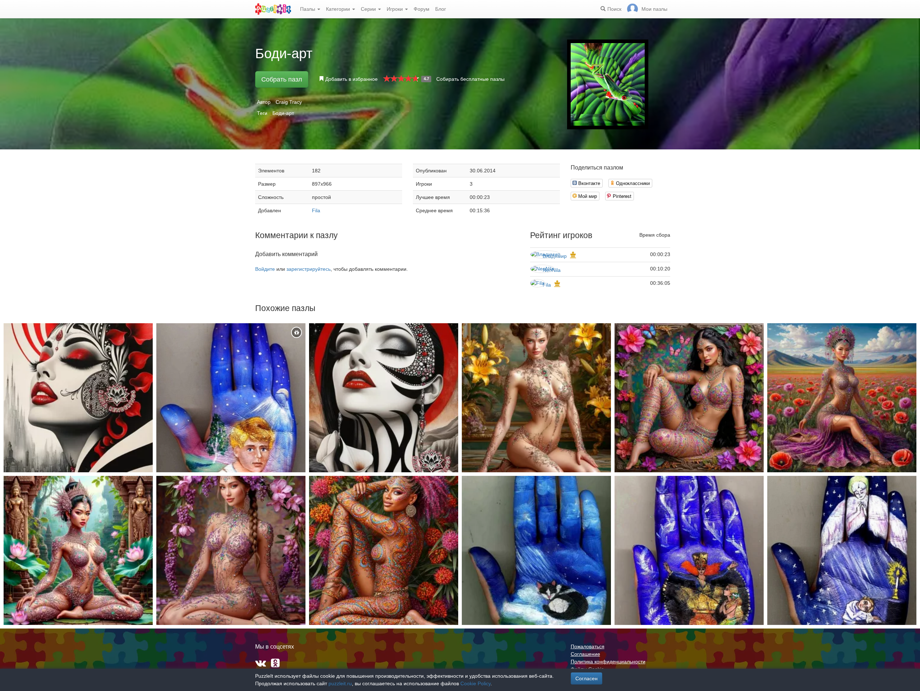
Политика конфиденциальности (608, 661)
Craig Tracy (289, 102)
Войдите (265, 269)
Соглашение (585, 654)
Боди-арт (283, 113)
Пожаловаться (587, 646)
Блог (440, 9)
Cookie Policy (475, 683)
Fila (316, 210)
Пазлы (308, 9)
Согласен (586, 678)
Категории (338, 9)
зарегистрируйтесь (308, 269)
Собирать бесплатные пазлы (470, 79)
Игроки (395, 9)
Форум (421, 9)
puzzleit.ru (340, 683)
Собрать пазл (281, 79)
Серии (369, 9)
